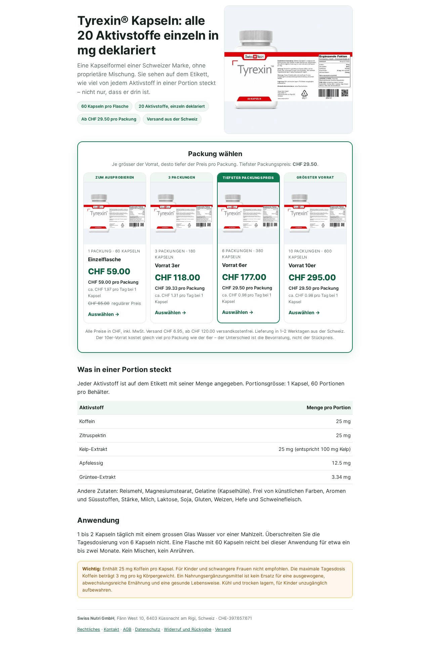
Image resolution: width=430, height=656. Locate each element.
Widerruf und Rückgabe (187, 629)
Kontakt (111, 629)
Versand (223, 629)
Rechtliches (88, 629)
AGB (127, 629)
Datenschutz (147, 629)
